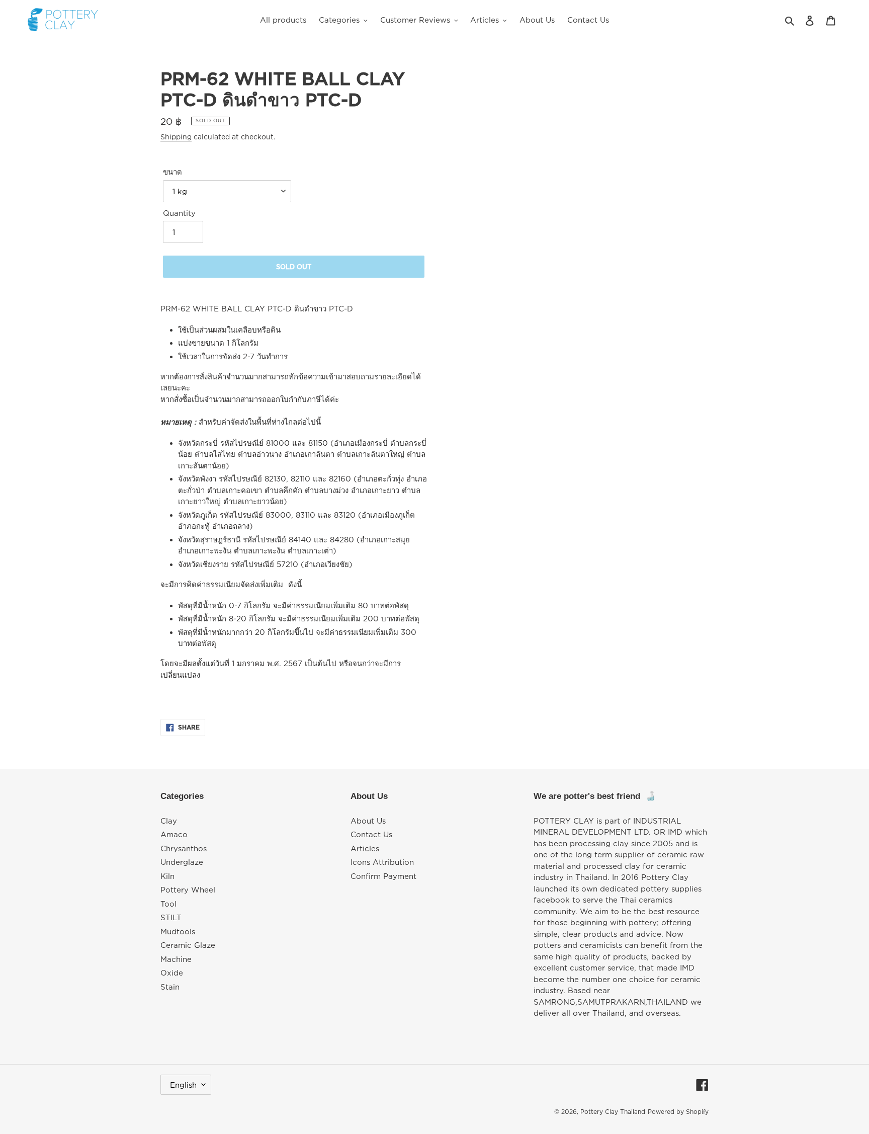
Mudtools (177, 931)
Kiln (167, 876)
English (183, 1085)
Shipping (176, 136)
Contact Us (371, 834)
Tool (168, 904)
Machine (176, 959)
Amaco (174, 834)
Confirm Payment (383, 876)
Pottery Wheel (187, 889)
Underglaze (181, 862)
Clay (168, 821)
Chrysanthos (183, 848)
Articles (365, 848)
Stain (170, 987)
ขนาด (172, 172)
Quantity (179, 213)
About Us (368, 821)
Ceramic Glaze (187, 945)
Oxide (171, 972)
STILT (171, 917)
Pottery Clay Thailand (612, 1111)
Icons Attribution (382, 862)
